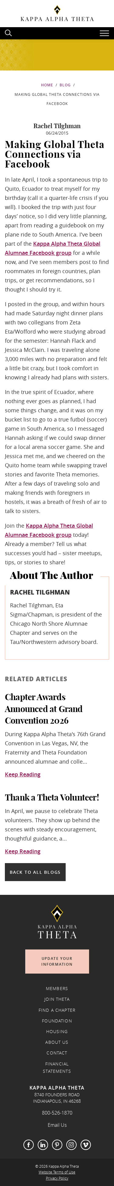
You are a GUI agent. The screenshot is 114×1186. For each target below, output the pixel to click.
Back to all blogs (35, 872)
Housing (57, 1031)
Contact (57, 1053)
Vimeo (86, 1145)
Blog (65, 85)
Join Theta (57, 999)
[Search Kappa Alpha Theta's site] (9, 32)
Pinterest (57, 1145)
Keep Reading (22, 775)
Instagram (71, 1145)
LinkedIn (43, 1145)
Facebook (28, 1145)
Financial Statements (57, 1067)
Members (57, 988)
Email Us (57, 1125)
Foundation (57, 1021)
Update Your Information (57, 961)
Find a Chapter (57, 1010)
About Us (56, 1042)
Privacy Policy (57, 1178)
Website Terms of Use (57, 1172)
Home (47, 85)
